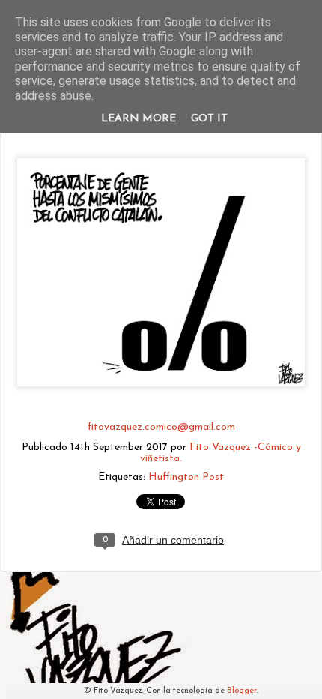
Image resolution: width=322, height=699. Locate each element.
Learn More (138, 118)
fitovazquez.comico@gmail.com (161, 427)
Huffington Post (186, 477)
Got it (209, 118)
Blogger (242, 691)
